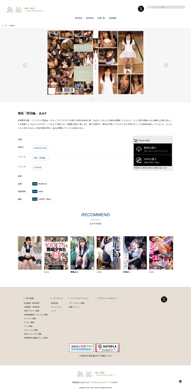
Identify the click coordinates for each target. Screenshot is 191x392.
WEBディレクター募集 (33, 334)
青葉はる (74, 272)
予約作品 (78, 18)
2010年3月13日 (40, 148)
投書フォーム (74, 307)
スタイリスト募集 (31, 330)
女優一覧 (101, 18)
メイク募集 (28, 326)
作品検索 (112, 18)
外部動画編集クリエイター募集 (36, 315)
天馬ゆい (127, 272)
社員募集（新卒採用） (32, 303)
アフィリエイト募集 (76, 303)
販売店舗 (54, 303)
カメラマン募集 (30, 318)
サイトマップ (56, 307)
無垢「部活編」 (40, 158)
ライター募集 (29, 322)
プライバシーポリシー (107, 298)
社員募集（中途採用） (32, 307)
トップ (4, 25)
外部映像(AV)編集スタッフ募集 (36, 338)
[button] (25, 65)
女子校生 (37, 167)
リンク (53, 311)
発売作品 (90, 18)
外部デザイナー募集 (31, 311)
